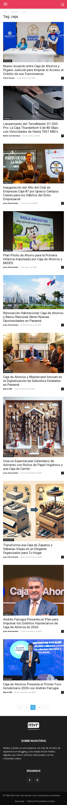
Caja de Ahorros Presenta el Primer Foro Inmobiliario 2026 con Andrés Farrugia (32, 686)
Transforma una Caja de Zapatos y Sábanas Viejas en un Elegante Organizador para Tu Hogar (27, 549)
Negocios (8, 182)
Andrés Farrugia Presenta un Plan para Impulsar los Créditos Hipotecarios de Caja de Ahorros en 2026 (30, 623)
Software (7, 118)
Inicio (5, 12)
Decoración (8, 456)
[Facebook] (30, 780)
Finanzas (7, 61)
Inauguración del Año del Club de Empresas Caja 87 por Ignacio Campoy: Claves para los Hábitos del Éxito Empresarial (31, 193)
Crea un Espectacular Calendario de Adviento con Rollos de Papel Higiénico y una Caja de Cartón (33, 465)
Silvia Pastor (9, 78)
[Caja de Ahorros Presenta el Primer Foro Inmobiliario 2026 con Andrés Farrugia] (33, 660)
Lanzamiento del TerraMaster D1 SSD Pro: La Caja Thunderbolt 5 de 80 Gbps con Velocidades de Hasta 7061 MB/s (30, 127)
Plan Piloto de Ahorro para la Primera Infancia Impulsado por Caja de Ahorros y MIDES (32, 259)
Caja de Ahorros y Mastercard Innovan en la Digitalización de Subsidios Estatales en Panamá (32, 381)
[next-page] (45, 707)
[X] (37, 780)
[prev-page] (20, 707)
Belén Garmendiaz (11, 136)
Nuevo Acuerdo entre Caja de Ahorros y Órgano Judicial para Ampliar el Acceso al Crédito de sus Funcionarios (33, 70)
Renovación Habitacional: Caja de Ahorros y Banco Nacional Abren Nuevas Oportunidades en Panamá (33, 317)
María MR (7, 389)
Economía (8, 372)
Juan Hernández (10, 203)
